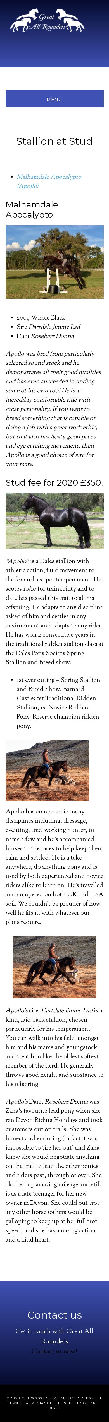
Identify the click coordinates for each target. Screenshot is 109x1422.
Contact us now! (54, 1351)
